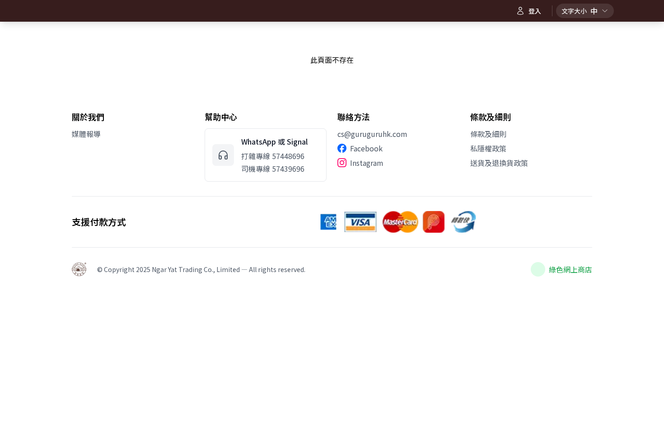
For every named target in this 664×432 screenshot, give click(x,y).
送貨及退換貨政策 (499, 162)
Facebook (366, 148)
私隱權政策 (488, 148)
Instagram (366, 162)
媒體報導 (86, 133)
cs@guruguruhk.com (372, 133)
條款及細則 (488, 133)
